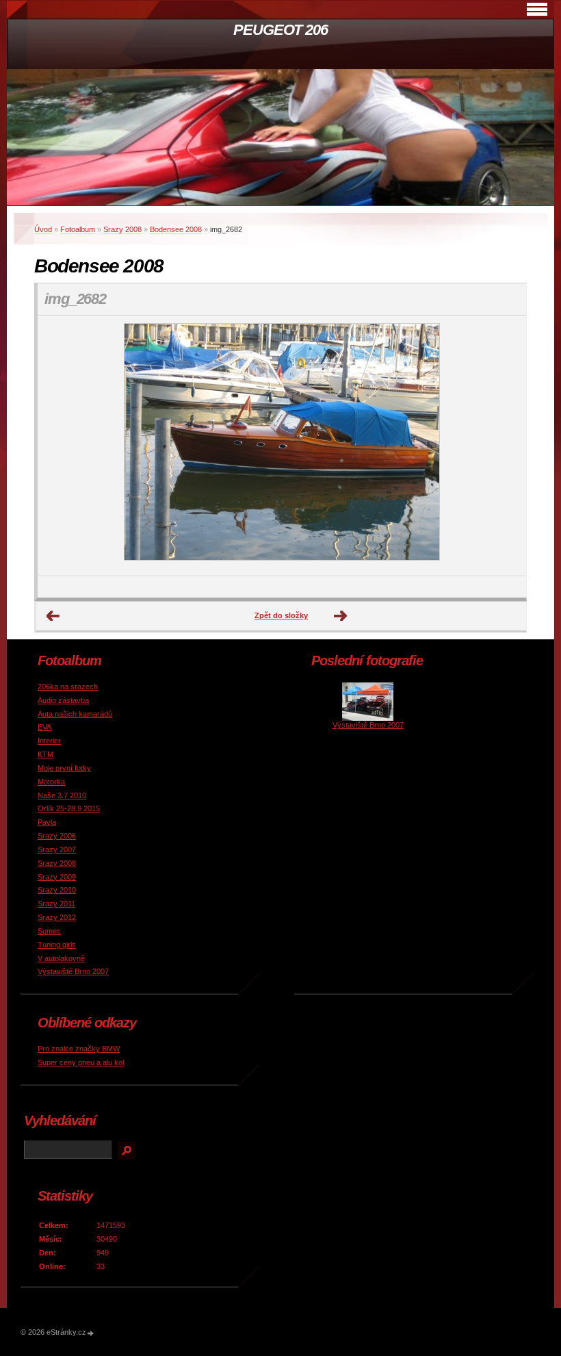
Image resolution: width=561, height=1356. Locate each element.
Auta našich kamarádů (75, 714)
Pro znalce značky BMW (79, 1049)
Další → (340, 616)
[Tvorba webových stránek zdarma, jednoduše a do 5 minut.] (91, 1333)
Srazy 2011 (56, 903)
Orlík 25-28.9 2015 (69, 808)
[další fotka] (503, 446)
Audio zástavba (63, 700)
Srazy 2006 (57, 836)
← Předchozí (53, 616)
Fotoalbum (77, 229)
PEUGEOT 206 (280, 29)
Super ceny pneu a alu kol (81, 1062)
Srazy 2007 (57, 849)
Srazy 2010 (57, 890)
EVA (44, 727)
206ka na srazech (68, 686)
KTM (45, 754)
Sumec (49, 931)
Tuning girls (57, 945)
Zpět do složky (281, 615)
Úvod (43, 229)
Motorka (51, 782)
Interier (49, 741)
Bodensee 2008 (176, 229)
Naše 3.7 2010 (62, 795)
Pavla (47, 822)
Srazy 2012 (57, 917)
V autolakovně (61, 958)
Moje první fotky (64, 768)
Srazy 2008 (122, 229)
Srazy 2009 (57, 877)
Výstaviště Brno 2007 (73, 971)
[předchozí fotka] (59, 446)
